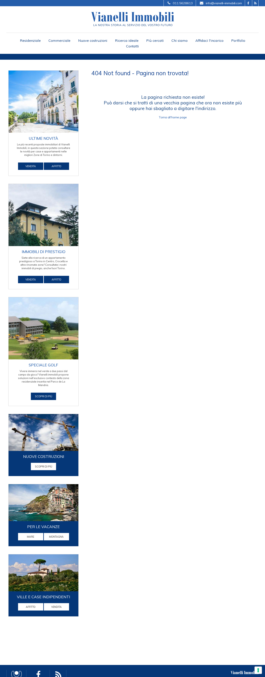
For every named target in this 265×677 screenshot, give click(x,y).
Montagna (56, 536)
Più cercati (155, 40)
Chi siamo (179, 40)
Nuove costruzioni (92, 40)
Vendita (30, 166)
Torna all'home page (173, 117)
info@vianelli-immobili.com (224, 3)
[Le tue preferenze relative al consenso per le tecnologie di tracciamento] (258, 670)
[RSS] (255, 3)
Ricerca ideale (127, 40)
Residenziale (30, 40)
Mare (30, 536)
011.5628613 (183, 3)
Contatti (132, 46)
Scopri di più (43, 466)
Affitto (56, 166)
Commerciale (59, 40)
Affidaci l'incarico (209, 40)
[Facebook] (248, 3)
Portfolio (238, 40)
